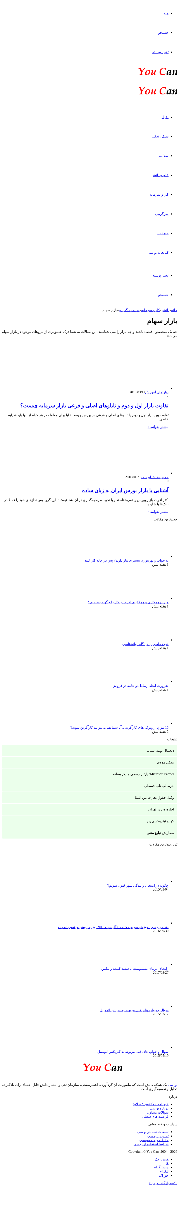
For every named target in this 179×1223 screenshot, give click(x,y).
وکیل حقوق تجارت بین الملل (154, 797)
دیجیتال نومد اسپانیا (160, 750)
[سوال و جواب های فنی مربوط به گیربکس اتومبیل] (144, 1047)
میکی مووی (165, 762)
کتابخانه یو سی (158, 252)
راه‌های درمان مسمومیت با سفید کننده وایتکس (135, 968)
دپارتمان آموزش (157, 392)
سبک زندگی (160, 136)
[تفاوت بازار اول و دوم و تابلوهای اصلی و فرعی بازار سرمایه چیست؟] (126, 388)
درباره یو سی (159, 1108)
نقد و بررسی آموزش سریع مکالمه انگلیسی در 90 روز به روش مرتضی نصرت (113, 927)
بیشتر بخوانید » (158, 427)
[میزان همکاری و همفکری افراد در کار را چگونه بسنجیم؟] (144, 598)
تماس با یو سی (158, 1136)
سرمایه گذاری (129, 310)
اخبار (165, 117)
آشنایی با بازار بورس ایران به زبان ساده (125, 490)
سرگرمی (162, 214)
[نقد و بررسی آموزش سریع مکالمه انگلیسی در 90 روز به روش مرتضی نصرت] (144, 923)
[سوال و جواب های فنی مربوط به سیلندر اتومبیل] (144, 1006)
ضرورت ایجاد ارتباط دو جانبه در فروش (140, 686)
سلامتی (163, 156)
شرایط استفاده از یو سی (151, 1144)
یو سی (172, 1085)
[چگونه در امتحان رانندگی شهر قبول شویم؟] (144, 881)
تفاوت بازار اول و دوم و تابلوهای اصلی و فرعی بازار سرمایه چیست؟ (94, 405)
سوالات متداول (158, 1112)
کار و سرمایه (159, 194)
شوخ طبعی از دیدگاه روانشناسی (145, 644)
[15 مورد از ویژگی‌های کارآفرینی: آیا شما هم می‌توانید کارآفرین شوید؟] (144, 723)
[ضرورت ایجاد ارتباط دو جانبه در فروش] (144, 681)
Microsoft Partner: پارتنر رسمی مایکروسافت (142, 774)
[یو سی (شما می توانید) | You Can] (89, 1066)
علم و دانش (160, 175)
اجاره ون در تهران (161, 809)
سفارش (160, 833)
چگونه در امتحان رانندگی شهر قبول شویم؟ (138, 885)
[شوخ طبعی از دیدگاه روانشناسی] (144, 640)
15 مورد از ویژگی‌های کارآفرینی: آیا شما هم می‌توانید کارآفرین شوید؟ (119, 727)
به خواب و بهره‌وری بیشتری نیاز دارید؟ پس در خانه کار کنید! (126, 560)
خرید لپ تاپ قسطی (159, 786)
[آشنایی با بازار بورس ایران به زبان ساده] (126, 473)
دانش (165, 310)
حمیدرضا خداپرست (155, 477)
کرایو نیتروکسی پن (160, 821)
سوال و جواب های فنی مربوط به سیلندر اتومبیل (134, 1010)
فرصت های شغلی (155, 1116)
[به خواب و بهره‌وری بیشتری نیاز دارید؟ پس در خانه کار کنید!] (144, 556)
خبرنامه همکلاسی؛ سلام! (151, 1104)
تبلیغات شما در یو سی (153, 1132)
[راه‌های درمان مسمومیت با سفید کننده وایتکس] (144, 964)
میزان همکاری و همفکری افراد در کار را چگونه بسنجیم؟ (128, 602)
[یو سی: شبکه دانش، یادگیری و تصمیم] (144, 75)
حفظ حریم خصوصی (154, 1140)
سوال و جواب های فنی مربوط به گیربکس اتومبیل (133, 1052)
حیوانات (163, 233)
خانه (174, 310)
